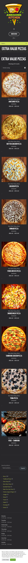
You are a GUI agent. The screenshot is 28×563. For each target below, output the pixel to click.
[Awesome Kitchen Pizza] (14, 14)
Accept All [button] (13, 559)
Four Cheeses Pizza (14, 271)
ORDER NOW (14, 34)
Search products (5, 465)
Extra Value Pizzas (12, 99)
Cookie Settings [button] (6, 559)
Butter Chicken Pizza (14, 144)
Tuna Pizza (14, 398)
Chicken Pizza (14, 186)
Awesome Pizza (14, 102)
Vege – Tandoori (14, 441)
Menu (18, 99)
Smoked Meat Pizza (14, 314)
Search (23, 468)
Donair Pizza (13, 229)
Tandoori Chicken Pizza (14, 356)
